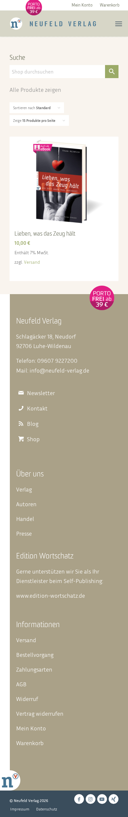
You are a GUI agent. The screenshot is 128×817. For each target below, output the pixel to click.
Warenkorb (109, 5)
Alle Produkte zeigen (35, 89)
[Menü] (118, 23)
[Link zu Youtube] (102, 799)
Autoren (26, 504)
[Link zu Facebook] (79, 799)
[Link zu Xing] (113, 799)
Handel (25, 518)
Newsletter (41, 393)
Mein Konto (82, 5)
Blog (32, 423)
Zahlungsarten (34, 669)
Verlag (24, 489)
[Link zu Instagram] (91, 799)
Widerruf (27, 698)
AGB (21, 684)
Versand (32, 262)
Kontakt (37, 408)
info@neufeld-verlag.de (59, 370)
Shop (33, 439)
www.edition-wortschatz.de (50, 595)
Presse (24, 533)
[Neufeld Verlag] (53, 23)
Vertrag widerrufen (39, 713)
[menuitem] (82, 5)
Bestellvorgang (34, 654)
